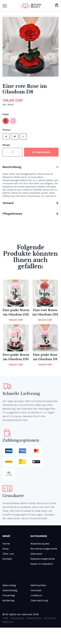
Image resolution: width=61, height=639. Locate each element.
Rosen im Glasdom (41, 563)
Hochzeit (35, 590)
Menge (6, 145)
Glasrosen (36, 553)
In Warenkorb (41, 152)
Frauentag (9, 595)
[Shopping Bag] (56, 5)
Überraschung (39, 600)
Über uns (8, 553)
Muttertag (8, 600)
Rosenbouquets (39, 543)
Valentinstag (10, 590)
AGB (5, 618)
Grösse (6, 129)
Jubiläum (36, 595)
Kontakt (7, 558)
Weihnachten (38, 585)
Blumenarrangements (43, 548)
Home (6, 543)
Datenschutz (34, 618)
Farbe (6, 114)
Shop (6, 548)
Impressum (17, 618)
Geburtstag (9, 585)
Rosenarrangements (42, 558)
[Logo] (31, 5)
